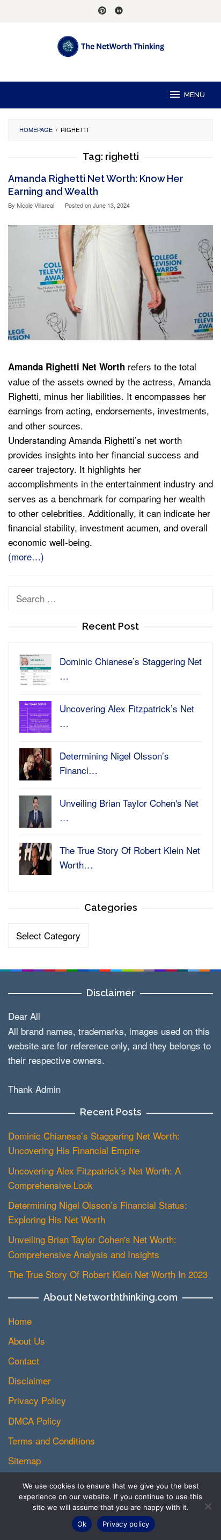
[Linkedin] (118, 11)
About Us (26, 1340)
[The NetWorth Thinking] (111, 45)
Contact (23, 1360)
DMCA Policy (34, 1420)
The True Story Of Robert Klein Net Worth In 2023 (108, 1274)
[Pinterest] (102, 11)
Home (20, 1320)
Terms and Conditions (51, 1440)
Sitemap (24, 1460)
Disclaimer (29, 1380)
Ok (82, 1524)
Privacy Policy (37, 1400)
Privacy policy (126, 1524)
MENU (194, 95)
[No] (207, 1506)
